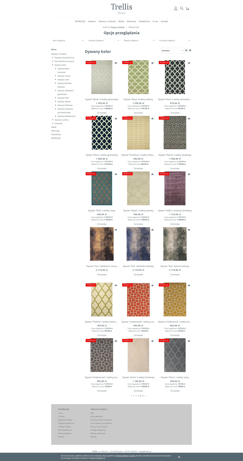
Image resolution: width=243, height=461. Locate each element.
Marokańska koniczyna (64, 61)
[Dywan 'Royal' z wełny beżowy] (138, 189)
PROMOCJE (55, 138)
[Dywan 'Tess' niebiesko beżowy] (138, 244)
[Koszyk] (187, 10)
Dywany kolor (60, 65)
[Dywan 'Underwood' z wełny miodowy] (175, 300)
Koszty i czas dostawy (99, 426)
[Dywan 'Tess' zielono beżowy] (175, 244)
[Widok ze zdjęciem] (186, 50)
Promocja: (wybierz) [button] (167, 40)
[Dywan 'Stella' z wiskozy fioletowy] (175, 189)
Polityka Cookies (64, 426)
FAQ (92, 413)
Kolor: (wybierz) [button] (59, 40)
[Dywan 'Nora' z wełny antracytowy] (175, 77)
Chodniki (58, 123)
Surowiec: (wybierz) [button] (96, 40)
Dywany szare (63, 79)
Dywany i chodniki (58, 54)
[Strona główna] (121, 8)
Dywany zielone (64, 101)
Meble (53, 127)
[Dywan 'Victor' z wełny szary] (175, 355)
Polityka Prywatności (66, 423)
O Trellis (61, 416)
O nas (60, 413)
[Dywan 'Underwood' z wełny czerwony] (138, 300)
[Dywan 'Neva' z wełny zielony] (138, 77)
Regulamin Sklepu (65, 420)
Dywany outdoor (62, 120)
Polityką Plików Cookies (125, 455)
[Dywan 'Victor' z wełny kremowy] (138, 355)
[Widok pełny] (190, 50)
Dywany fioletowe (65, 105)
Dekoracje (55, 131)
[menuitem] (80, 21)
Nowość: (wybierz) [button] (131, 40)
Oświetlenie (56, 134)
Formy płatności (97, 416)
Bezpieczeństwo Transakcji (101, 420)
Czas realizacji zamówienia (101, 423)
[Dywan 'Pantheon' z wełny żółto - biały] (138, 133)
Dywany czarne (64, 76)
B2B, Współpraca (65, 430)
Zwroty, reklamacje (98, 433)
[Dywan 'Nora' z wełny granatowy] (102, 133)
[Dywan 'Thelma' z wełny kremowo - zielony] (102, 300)
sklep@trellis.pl (145, 451)
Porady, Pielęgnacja (98, 430)
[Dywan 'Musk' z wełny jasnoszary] (102, 77)
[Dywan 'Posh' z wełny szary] (102, 189)
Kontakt (61, 437)
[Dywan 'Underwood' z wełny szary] (102, 355)
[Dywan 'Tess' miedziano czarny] (102, 244)
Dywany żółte (63, 98)
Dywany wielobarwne (66, 116)
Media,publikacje (64, 433)
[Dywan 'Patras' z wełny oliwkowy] (175, 133)
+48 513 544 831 (130, 451)
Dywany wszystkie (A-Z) (64, 57)
